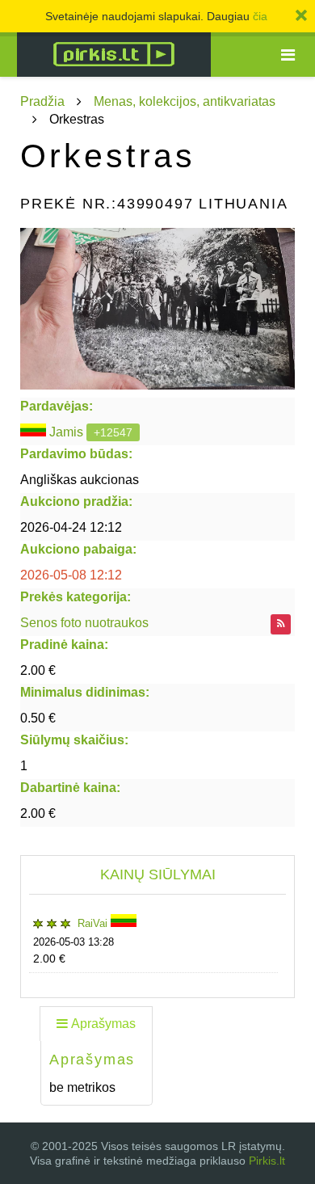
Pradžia (42, 101)
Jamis (66, 432)
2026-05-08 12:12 (71, 575)
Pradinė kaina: (64, 644)
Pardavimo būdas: (76, 454)
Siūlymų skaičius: (74, 740)
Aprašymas (103, 1023)
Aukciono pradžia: (76, 501)
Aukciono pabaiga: (78, 549)
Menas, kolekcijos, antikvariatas (184, 101)
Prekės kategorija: (75, 597)
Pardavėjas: (56, 406)
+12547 (113, 432)
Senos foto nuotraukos (84, 623)
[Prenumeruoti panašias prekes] (281, 624)
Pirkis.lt (267, 1160)
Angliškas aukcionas (79, 480)
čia (260, 16)
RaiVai (94, 923)
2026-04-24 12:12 (71, 527)
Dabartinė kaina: (70, 787)
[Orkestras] (157, 309)
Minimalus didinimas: (84, 692)
